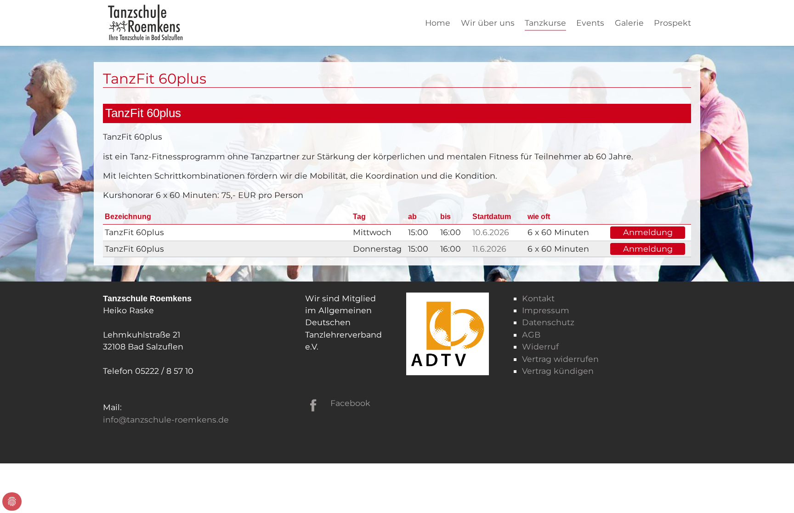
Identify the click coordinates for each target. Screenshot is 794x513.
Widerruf (540, 346)
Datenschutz (548, 322)
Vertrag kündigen (558, 371)
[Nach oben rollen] (772, 491)
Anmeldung (648, 232)
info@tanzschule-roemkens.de (166, 419)
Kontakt (538, 298)
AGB (531, 334)
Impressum (545, 310)
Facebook (350, 403)
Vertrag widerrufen (560, 359)
